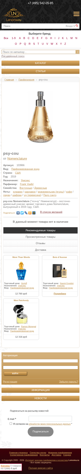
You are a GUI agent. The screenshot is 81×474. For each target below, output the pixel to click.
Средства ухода (38, 452)
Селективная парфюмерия (24, 455)
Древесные (40, 188)
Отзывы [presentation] (40, 243)
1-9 (14, 38)
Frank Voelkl (27, 184)
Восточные (26, 188)
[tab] (40, 230)
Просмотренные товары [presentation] (40, 236)
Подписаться (41, 431)
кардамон (30, 191)
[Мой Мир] (34, 211)
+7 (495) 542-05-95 (40, 3)
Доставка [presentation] (40, 249)
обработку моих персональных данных (50, 424)
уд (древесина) (32, 195)
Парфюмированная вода (25, 169)
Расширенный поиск (13, 56)
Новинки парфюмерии (60, 452)
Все (6, 38)
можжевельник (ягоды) (51, 191)
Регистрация (10, 381)
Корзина (5, 466)
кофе (69, 191)
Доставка (56, 455)
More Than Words (21, 257)
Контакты (45, 455)
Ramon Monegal (28, 326)
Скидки (67, 455)
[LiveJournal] (26, 211)
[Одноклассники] (30, 211)
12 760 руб (21, 293)
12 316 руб (21, 337)
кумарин (17, 191)
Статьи (40, 71)
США (18, 172)
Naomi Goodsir (67, 283)
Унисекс (25, 180)
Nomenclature (17, 158)
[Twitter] (22, 211)
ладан (6, 195)
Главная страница (18, 452)
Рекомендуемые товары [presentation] (40, 230)
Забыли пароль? (68, 381)
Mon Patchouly (21, 300)
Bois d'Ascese (60, 257)
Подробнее (60, 293)
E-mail (12, 419)
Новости (40, 398)
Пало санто (49, 195)
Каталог (40, 63)
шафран (17, 195)
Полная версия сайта (40, 468)
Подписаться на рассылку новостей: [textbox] (29, 411)
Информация (41, 390)
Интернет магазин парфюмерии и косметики (46, 460)
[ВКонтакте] (18, 211)
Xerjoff (24, 283)
